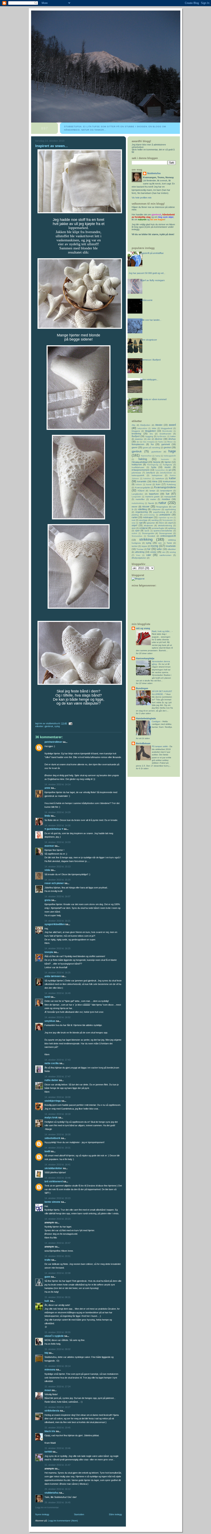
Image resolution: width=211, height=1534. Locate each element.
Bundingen (142, 688)
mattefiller (140, 499)
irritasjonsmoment (140, 470)
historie (156, 462)
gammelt (165, 444)
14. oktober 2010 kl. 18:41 (57, 1164)
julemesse (136, 473)
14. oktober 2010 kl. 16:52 (57, 1017)
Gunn (47, 1276)
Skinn (161, 523)
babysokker (142, 428)
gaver (134, 447)
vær (148, 555)
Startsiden (79, 1514)
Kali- (47, 1300)
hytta (153, 467)
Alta (133, 425)
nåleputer (156, 509)
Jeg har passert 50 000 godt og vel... (147, 273)
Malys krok (51, 1117)
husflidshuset (138, 467)
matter (153, 499)
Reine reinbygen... (149, 379)
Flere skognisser (148, 339)
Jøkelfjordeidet (166, 473)
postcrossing (149, 515)
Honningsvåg (152, 465)
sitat (133, 523)
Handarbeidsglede (146, 718)
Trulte (48, 1259)
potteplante (164, 514)
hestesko (165, 459)
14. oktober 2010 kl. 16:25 (57, 948)
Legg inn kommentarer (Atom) (63, 1520)
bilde (154, 428)
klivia (154, 481)
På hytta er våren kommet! (153, 399)
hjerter (168, 462)
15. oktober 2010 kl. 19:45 (57, 1427)
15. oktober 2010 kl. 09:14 (57, 1366)
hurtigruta (167, 464)
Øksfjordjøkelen (139, 558)
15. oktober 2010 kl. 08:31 (57, 1297)
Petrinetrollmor (53, 741)
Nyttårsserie (146, 300)
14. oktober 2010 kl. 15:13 (57, 866)
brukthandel (165, 434)
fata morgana (149, 442)
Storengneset (165, 533)
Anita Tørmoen (53, 976)
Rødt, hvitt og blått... (162, 631)
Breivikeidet (167, 431)
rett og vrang (143, 628)
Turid (47, 996)
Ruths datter (51, 1080)
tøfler (159, 549)
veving (173, 552)
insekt (168, 467)
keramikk (142, 481)
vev (163, 552)
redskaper (148, 517)
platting (135, 515)
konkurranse (169, 481)
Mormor (49, 845)
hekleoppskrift (170, 456)
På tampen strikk (160, 746)
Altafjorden (145, 425)
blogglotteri (150, 431)
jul (170, 470)
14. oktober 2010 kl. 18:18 (57, 1114)
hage (172, 451)
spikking (172, 528)
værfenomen (165, 555)
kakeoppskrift (138, 475)
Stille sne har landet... (150, 320)
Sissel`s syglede (54, 1336)
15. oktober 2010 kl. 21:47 (57, 1465)
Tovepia (49, 952)
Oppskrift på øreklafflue (152, 253)
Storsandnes (137, 536)
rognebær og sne (165, 517)
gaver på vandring (151, 447)
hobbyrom (137, 464)
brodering (136, 433)
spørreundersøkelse (163, 530)
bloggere (136, 431)
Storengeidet (148, 533)
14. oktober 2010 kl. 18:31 (57, 1147)
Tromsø (139, 549)
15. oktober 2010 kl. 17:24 (57, 1386)
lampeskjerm (166, 490)
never (134, 506)
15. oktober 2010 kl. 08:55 (57, 1332)
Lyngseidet (136, 497)
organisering (141, 512)
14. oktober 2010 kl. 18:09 (57, 1097)
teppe (144, 546)
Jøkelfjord (150, 473)
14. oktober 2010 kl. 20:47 (57, 1243)
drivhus (172, 439)
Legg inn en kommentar (47, 1507)
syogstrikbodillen (55, 924)
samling (155, 520)
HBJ (46, 1352)
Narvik (151, 503)
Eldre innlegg (115, 1514)
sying (57, 726)
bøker (173, 436)
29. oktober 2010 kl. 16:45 (57, 1502)
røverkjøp (143, 520)
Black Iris (50, 1431)
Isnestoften (160, 470)
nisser (145, 506)
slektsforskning (165, 525)
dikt (149, 439)
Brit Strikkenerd (54, 1181)
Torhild (48, 1451)
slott (134, 528)
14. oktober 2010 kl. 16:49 (57, 993)
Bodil (47, 1151)
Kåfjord (141, 490)
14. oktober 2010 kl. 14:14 (57, 784)
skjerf (134, 525)
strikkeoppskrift (168, 536)
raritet (134, 517)
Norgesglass (162, 507)
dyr (138, 442)
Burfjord (135, 436)
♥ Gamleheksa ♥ (54, 829)
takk (160, 543)
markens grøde (152, 496)
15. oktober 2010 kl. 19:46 (57, 1448)
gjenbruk (49, 726)
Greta (48, 900)
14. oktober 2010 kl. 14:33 (57, 842)
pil (171, 512)
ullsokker (172, 549)
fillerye (170, 442)
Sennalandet (167, 520)
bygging (149, 436)
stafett (134, 533)
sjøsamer (151, 523)
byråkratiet (161, 436)
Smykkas (50, 1021)
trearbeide (171, 546)
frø (152, 444)
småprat (143, 528)
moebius (166, 499)
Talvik (169, 543)
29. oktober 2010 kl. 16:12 (57, 1489)
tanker (135, 546)
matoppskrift (170, 496)
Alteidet (158, 425)
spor (137, 530)
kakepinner (157, 475)
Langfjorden (137, 494)
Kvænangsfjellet (142, 487)
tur (148, 549)
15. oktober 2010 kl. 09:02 (57, 1349)
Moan (48, 1390)
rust (133, 520)
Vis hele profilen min (141, 197)
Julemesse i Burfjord (150, 359)
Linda (47, 815)
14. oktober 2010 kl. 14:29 (57, 812)
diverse (158, 439)
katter (172, 478)
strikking (145, 539)
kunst (148, 484)
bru (151, 434)
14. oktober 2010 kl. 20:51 (57, 1256)
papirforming (159, 512)
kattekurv (160, 478)
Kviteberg (171, 484)
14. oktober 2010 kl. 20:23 (57, 1198)
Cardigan (156, 721)
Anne (47, 787)
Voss (138, 555)
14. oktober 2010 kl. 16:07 (57, 896)
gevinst (167, 447)
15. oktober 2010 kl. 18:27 (57, 1407)
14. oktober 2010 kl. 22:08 (57, 1273)
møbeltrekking (138, 503)
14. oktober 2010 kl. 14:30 (57, 825)
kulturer (139, 484)
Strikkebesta (52, 1410)
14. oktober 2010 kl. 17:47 (57, 1076)
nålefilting (142, 509)
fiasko (160, 442)
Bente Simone (52, 1201)
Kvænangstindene (165, 487)
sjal (140, 522)
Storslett (151, 536)
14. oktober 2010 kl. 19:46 (57, 1178)
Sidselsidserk (52, 1138)
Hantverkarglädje (145, 658)
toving (154, 545)
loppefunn (154, 494)
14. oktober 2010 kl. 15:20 (57, 879)
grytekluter (156, 451)
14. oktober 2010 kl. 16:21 (57, 921)
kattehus (147, 479)
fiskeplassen (138, 444)
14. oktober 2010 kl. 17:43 (57, 1060)
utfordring (139, 552)
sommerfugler (158, 528)
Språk (146, 531)
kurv (158, 484)
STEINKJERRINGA (53, 1100)
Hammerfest (146, 456)
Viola (47, 870)
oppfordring (170, 509)
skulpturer (148, 525)
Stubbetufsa (52, 1492)
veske (153, 552)
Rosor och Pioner (54, 883)
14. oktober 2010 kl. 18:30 (57, 1134)
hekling (142, 459)
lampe (152, 490)
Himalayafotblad (140, 462)
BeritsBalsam (143, 743)
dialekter (139, 439)
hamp (157, 456)
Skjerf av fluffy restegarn (152, 280)
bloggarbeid (166, 428)
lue (167, 493)
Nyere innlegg (42, 1514)
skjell (170, 523)
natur (162, 503)
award (172, 424)
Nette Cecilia (52, 1063)
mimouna (50, 1369)
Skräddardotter (53, 1168)
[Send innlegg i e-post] (70, 723)
